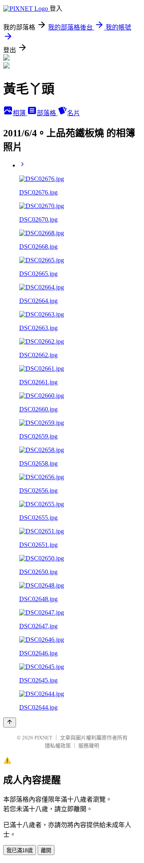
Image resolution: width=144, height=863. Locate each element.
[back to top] (9, 722)
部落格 (47, 113)
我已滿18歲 (19, 850)
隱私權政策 (58, 746)
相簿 (20, 113)
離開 (46, 850)
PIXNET (43, 738)
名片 (73, 113)
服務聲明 (88, 746)
